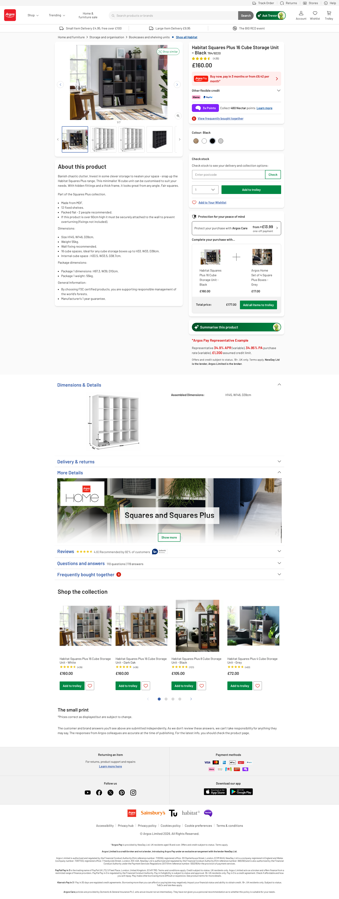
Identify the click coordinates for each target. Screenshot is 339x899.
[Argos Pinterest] (122, 792)
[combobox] (173, 15)
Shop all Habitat (186, 37)
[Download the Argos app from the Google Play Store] (241, 794)
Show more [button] (169, 537)
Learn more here (110, 766)
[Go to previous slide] (60, 84)
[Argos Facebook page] (99, 792)
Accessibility (105, 825)
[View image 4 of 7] (160, 139)
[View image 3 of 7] (131, 139)
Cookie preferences (198, 825)
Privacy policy (147, 825)
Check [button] (273, 174)
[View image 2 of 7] (103, 139)
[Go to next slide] (177, 84)
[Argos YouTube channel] (87, 792)
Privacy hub (126, 825)
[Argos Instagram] (133, 792)
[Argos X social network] (110, 792)
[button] (168, 51)
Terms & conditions (229, 825)
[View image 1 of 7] (75, 139)
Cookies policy (170, 825)
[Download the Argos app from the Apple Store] (215, 794)
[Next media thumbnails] (179, 139)
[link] (236, 117)
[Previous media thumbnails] (57, 139)
